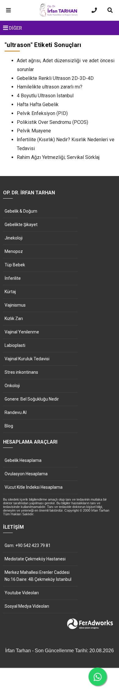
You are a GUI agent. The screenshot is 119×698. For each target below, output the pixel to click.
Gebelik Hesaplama (23, 460)
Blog (9, 425)
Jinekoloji (14, 238)
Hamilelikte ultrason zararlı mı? (49, 87)
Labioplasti (15, 345)
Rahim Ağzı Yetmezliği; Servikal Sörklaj (58, 157)
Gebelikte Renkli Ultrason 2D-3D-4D (55, 78)
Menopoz (14, 251)
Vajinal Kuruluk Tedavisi (27, 358)
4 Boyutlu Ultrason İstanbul (45, 96)
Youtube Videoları (22, 592)
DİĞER (15, 28)
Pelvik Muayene (34, 131)
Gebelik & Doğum (21, 211)
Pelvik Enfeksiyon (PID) (42, 113)
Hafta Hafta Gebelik (38, 104)
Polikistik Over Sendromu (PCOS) (52, 122)
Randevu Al (16, 412)
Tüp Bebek (15, 264)
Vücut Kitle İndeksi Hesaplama (34, 487)
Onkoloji (12, 385)
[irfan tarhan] (59, 15)
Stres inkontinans (21, 372)
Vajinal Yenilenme (22, 331)
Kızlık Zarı (14, 318)
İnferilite (13, 278)
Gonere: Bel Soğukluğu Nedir (32, 399)
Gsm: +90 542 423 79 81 (28, 545)
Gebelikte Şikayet (21, 224)
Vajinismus (15, 305)
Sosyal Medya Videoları (27, 606)
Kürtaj (10, 291)
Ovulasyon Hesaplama (26, 473)
